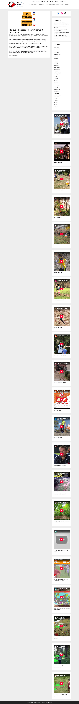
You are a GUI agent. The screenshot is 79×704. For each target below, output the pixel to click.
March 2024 (56, 84)
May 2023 (55, 102)
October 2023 (56, 93)
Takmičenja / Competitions (60, 1)
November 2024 (57, 69)
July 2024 (55, 76)
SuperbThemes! (49, 702)
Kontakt (67, 4)
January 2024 (56, 87)
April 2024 (56, 82)
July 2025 (55, 56)
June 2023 (56, 100)
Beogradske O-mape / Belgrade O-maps (54, 4)
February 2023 (56, 108)
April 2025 (56, 61)
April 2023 (56, 104)
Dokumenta (41, 4)
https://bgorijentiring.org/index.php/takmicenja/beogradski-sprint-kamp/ (26, 51)
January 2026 (56, 47)
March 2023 (56, 106)
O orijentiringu (49, 1)
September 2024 (57, 73)
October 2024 (56, 71)
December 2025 (57, 49)
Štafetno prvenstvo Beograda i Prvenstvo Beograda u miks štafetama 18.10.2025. (61, 37)
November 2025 (57, 50)
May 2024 (56, 80)
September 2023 (57, 95)
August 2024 (56, 74)
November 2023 (57, 91)
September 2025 (57, 54)
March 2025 (56, 63)
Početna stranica (35, 1)
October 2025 (56, 52)
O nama (43, 1)
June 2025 (56, 58)
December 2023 (57, 89)
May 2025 (56, 60)
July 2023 (55, 98)
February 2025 (56, 65)
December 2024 (57, 67)
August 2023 (56, 96)
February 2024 (56, 85)
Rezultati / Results (33, 4)
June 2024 (56, 78)
